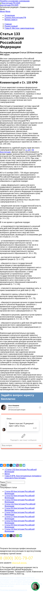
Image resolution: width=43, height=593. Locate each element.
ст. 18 (27, 150)
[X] (11, 465)
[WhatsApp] (20, 465)
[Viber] (17, 465)
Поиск (2, 482)
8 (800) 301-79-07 (16, 558)
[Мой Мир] (7, 465)
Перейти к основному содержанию (15, 1)
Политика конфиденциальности (13, 590)
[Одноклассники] (4, 465)
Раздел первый (11, 26)
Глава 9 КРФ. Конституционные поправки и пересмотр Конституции (23, 477)
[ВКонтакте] (1, 465)
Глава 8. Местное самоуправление (19, 28)
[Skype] (14, 465)
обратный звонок (19, 563)
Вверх (7, 474)
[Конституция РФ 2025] (10, 3)
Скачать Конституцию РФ (15, 18)
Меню (2, 11)
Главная (8, 24)
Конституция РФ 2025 (9, 5)
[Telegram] (23, 465)
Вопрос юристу (11, 20)
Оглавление (10, 15)
